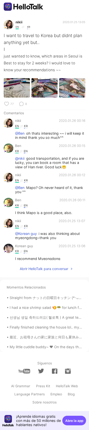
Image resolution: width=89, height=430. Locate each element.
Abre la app (74, 421)
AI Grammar (20, 386)
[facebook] (54, 371)
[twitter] (41, 371)
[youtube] (24, 371)
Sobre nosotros (44, 402)
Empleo (56, 394)
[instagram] (67, 371)
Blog (71, 394)
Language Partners (29, 394)
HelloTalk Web (67, 386)
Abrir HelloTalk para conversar (44, 269)
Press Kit (43, 386)
